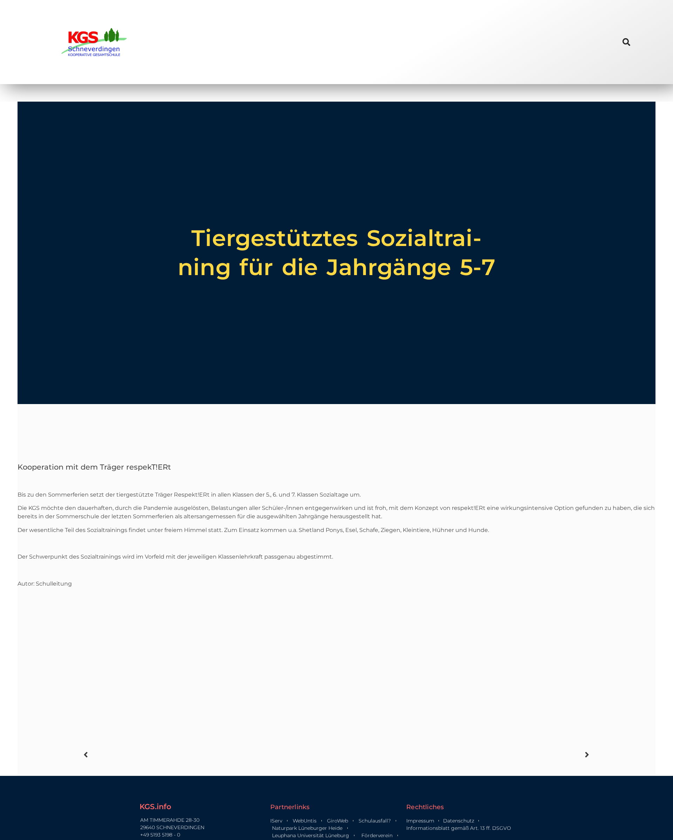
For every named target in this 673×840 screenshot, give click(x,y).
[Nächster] (464, 754)
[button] (626, 42)
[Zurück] (208, 754)
